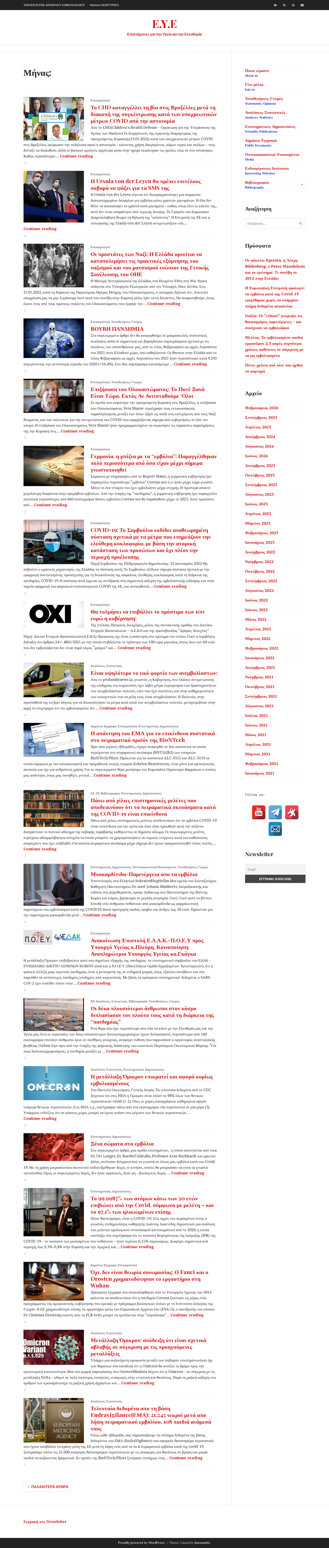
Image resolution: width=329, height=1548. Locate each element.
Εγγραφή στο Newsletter (45, 1521)
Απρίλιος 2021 (258, 744)
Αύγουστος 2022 (259, 590)
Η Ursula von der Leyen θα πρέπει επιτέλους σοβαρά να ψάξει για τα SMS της (146, 184)
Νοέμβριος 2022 (259, 561)
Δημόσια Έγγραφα (103, 726)
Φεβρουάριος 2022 (261, 648)
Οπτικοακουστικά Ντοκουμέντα (154, 867)
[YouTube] (259, 812)
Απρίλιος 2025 (258, 427)
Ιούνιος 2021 (256, 725)
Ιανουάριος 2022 (259, 657)
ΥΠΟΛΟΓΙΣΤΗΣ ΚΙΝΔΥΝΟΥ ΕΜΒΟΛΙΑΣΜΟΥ (54, 5)
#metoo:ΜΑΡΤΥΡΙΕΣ (104, 5)
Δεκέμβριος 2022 (260, 552)
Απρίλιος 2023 (258, 513)
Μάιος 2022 (255, 619)
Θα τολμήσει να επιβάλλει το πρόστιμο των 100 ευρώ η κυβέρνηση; (148, 615)
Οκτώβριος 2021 (260, 686)
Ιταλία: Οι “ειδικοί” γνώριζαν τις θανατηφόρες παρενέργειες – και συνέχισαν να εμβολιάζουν (273, 321)
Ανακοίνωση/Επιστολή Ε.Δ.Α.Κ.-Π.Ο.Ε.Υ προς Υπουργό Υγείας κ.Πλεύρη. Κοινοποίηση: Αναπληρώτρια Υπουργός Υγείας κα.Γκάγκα (147, 946)
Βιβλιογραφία (110, 793)
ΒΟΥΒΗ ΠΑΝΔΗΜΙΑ (117, 328)
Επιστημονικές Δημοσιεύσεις (158, 726)
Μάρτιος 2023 (257, 523)
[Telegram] (275, 812)
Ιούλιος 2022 (256, 600)
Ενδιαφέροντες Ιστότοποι (267, 170)
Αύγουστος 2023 (259, 494)
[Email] (275, 829)
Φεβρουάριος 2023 (261, 532)
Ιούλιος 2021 (256, 715)
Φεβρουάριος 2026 (261, 407)
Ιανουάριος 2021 (259, 773)
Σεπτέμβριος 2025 (261, 417)
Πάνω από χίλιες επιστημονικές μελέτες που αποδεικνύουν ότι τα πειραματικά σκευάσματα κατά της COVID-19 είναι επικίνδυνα (153, 806)
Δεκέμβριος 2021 (260, 667)
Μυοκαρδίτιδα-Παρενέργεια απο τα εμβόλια (144, 873)
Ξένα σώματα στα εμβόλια (122, 1143)
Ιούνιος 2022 (256, 609)
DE (92, 793)
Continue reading (76, 156)
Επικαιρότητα (100, 100)
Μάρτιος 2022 (257, 638)
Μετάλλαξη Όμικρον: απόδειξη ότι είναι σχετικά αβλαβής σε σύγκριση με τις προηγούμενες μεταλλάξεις (148, 1346)
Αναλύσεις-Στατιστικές (106, 666)
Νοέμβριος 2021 (259, 677)
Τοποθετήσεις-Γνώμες (126, 322)
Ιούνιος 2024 (256, 455)
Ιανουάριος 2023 (259, 542)
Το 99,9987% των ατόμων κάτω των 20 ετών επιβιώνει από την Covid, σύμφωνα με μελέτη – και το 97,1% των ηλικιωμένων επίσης (152, 1204)
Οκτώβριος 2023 (260, 475)
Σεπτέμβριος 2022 (261, 580)
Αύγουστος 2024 (259, 446)
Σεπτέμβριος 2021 (261, 696)
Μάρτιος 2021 (257, 753)
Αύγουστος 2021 (259, 705)
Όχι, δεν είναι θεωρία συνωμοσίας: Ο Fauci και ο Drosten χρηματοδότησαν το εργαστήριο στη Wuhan (149, 1278)
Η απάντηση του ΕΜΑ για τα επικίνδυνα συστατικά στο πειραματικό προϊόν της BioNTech (153, 736)
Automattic (202, 1543)
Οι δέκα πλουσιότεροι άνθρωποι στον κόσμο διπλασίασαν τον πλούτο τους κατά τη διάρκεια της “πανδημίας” (152, 1014)
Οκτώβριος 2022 (260, 571)
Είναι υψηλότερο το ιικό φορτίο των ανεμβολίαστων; (154, 672)
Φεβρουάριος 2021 (261, 763)
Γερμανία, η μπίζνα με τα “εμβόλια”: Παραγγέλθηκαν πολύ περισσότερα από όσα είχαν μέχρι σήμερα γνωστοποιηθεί (154, 462)
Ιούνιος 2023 (256, 503)
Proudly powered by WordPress (141, 1543)
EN (98, 793)
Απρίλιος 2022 (258, 628)
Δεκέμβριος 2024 (260, 436)
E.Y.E (164, 23)
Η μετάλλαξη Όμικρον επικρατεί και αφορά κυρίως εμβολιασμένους (152, 1079)
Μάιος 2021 (255, 734)
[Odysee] (293, 5)
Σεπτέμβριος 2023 (261, 484)
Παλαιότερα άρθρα (49, 1486)
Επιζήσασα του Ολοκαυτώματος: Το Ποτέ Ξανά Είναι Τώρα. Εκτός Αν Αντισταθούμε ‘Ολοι (148, 392)
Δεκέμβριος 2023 (260, 465)
